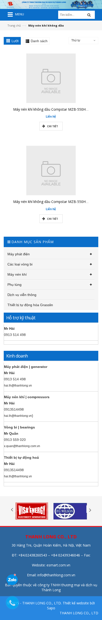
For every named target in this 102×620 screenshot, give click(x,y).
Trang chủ (14, 25)
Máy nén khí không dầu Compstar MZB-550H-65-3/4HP (57, 201)
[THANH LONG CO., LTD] (51, 4)
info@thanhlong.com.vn (56, 575)
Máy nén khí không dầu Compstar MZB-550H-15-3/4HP (57, 109)
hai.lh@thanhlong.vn (18, 385)
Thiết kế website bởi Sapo (71, 605)
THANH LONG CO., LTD (79, 613)
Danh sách (39, 41)
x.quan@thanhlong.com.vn (22, 446)
